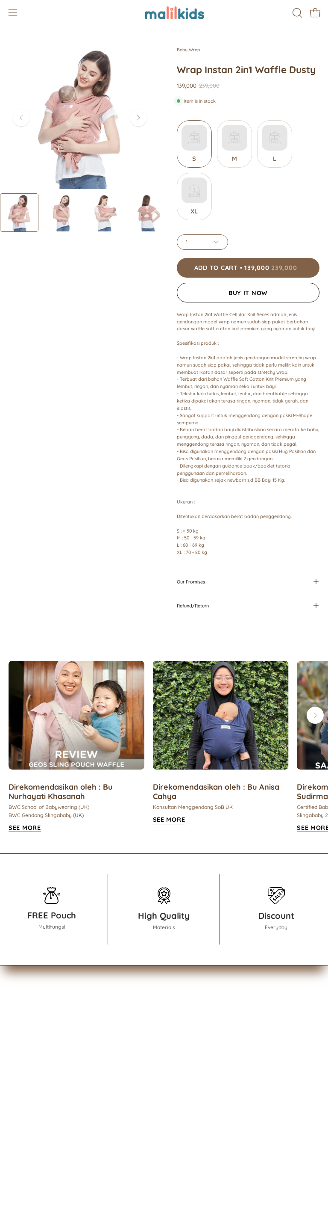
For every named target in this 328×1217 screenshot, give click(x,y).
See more (169, 819)
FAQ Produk (190, 1046)
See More (25, 828)
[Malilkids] (164, 12)
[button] (296, 13)
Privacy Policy (193, 1072)
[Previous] (21, 117)
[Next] (138, 117)
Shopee (20, 1118)
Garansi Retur (193, 1059)
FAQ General (192, 1032)
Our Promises (191, 582)
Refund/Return (193, 606)
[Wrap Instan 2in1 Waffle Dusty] (19, 212)
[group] (164, 747)
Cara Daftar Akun (199, 1019)
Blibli (16, 1158)
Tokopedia (24, 1132)
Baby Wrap (188, 50)
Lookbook (23, 1032)
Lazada (19, 1145)
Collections (25, 1019)
